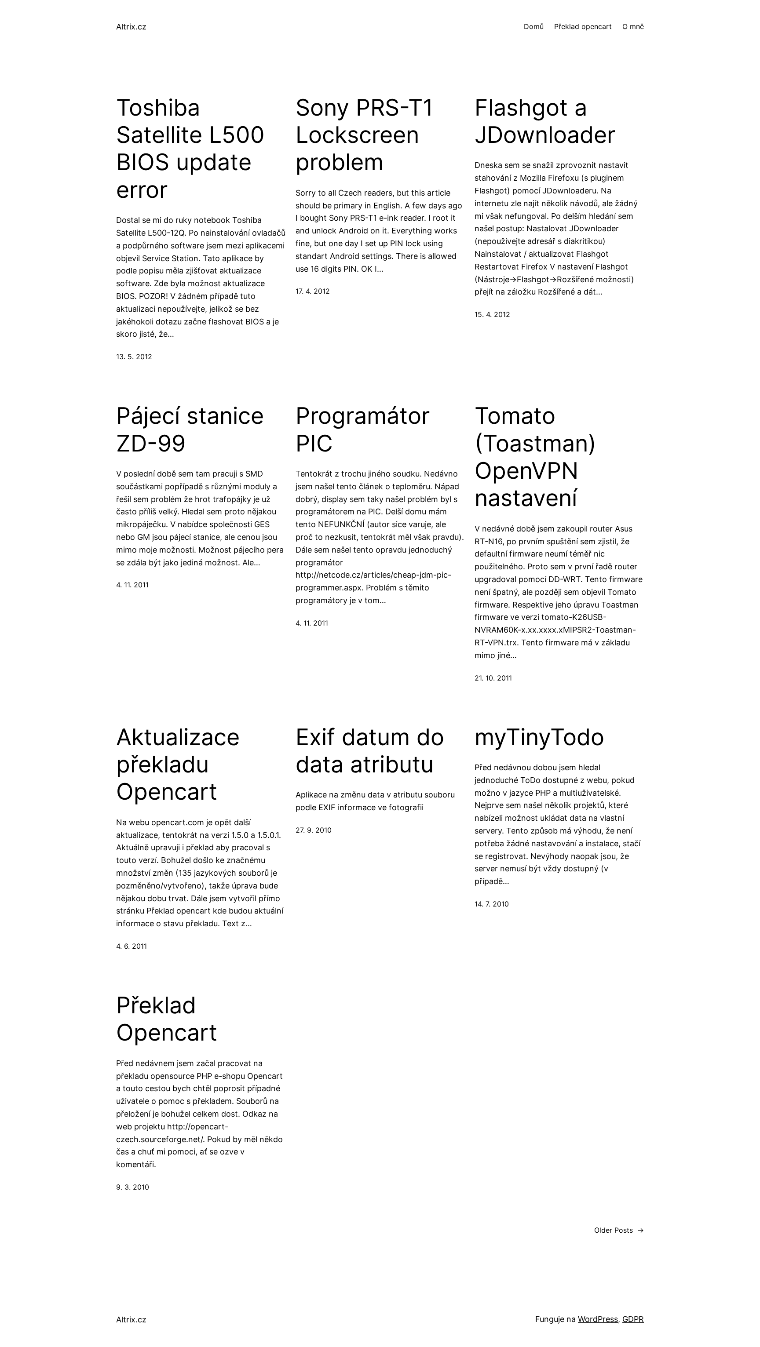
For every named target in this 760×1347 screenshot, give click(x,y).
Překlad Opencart (166, 1019)
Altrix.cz (131, 26)
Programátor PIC (363, 429)
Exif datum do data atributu (370, 751)
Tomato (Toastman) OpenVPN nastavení (535, 457)
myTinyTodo (539, 737)
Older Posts (619, 1230)
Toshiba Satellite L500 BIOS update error (190, 149)
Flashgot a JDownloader (545, 121)
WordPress (598, 1319)
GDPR (633, 1319)
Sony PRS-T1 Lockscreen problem (364, 135)
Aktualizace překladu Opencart (178, 765)
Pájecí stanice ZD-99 (190, 429)
